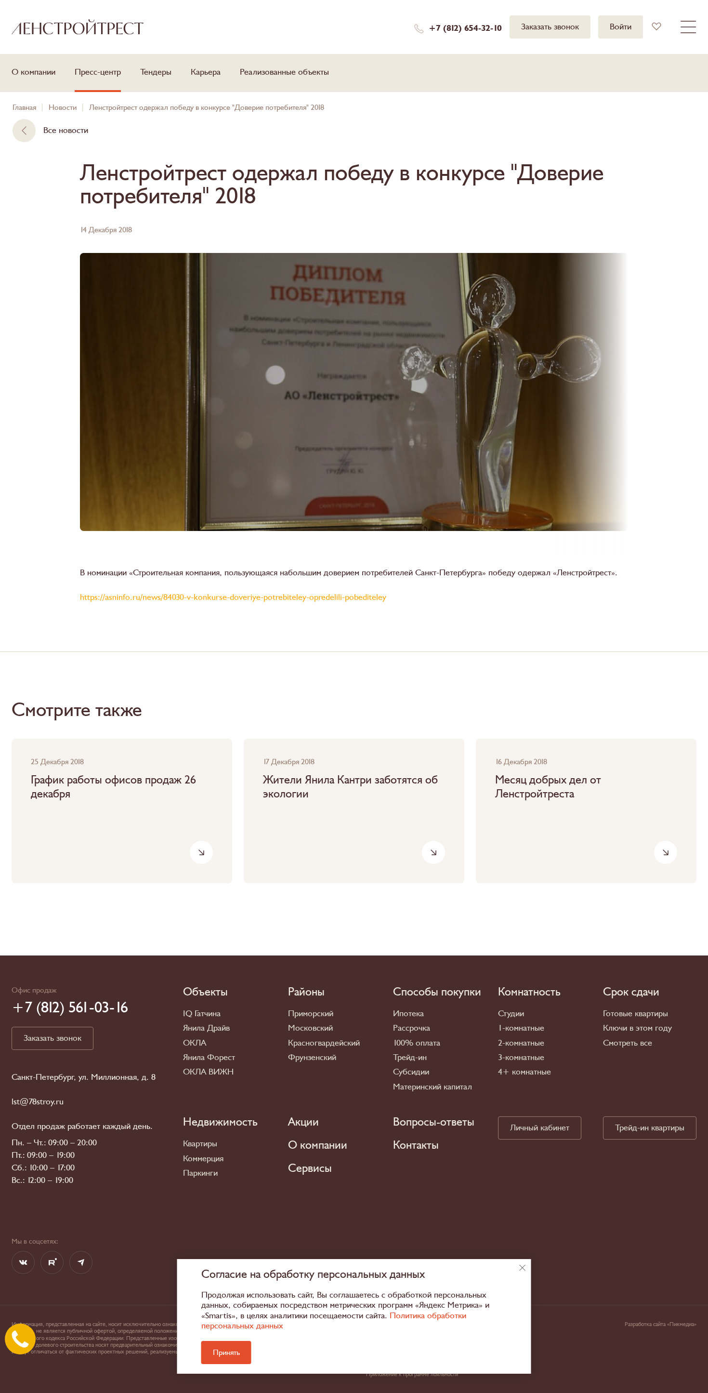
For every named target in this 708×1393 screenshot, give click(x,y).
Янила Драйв (206, 1028)
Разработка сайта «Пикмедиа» (660, 1324)
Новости (63, 107)
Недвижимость (220, 1122)
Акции (303, 1122)
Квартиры (200, 1143)
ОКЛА (194, 1042)
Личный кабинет (539, 1127)
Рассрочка (411, 1028)
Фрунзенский (312, 1057)
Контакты (416, 1145)
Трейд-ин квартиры (649, 1127)
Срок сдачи (631, 992)
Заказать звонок (550, 26)
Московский (310, 1028)
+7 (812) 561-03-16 (70, 1007)
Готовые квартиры (635, 1013)
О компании (33, 72)
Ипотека (408, 1013)
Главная (24, 107)
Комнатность (529, 992)
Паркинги (200, 1173)
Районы (306, 992)
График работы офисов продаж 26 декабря (113, 787)
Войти (620, 26)
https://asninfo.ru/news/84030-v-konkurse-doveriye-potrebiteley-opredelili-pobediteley (233, 597)
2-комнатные (521, 1042)
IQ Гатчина (202, 1013)
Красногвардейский (324, 1042)
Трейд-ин (410, 1057)
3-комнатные (521, 1057)
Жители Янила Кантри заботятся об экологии (350, 787)
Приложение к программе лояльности (412, 1374)
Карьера (206, 72)
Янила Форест (209, 1057)
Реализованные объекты (284, 72)
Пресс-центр (98, 72)
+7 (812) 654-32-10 (465, 28)
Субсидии (411, 1071)
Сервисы (310, 1168)
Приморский (310, 1013)
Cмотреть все (627, 1042)
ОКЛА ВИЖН (208, 1071)
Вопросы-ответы (433, 1122)
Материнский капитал (432, 1086)
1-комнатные (521, 1028)
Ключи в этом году (637, 1028)
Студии (511, 1013)
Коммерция (203, 1158)
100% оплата (416, 1042)
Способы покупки (437, 992)
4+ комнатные (524, 1071)
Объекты (205, 992)
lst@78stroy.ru (38, 1102)
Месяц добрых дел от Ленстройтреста (548, 787)
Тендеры (155, 72)
